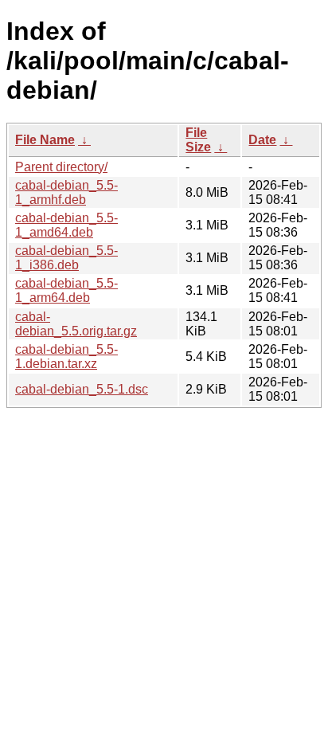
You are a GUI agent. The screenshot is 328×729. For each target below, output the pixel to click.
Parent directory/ (61, 167)
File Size (198, 140)
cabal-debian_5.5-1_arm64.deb (66, 290)
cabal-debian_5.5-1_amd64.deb (66, 225)
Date (262, 140)
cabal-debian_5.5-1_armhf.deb (66, 192)
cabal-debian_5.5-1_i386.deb (66, 258)
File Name (45, 140)
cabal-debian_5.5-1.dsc (81, 389)
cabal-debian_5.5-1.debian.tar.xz (66, 356)
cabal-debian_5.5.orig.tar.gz (76, 324)
